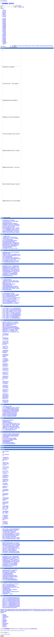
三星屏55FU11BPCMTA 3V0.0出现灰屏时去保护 (11, 297)
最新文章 (2, 218)
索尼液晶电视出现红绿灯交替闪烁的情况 (10, 411)
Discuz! (6, 632)
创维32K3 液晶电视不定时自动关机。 (9, 324)
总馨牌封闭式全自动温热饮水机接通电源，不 (11, 426)
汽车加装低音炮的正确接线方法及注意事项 (11, 529)
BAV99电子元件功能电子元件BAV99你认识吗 (11, 225)
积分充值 (4, 16)
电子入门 (31, 610)
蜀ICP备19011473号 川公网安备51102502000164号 (20, 628)
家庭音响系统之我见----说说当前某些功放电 (11, 244)
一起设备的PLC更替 (6, 236)
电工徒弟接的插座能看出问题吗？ (9, 241)
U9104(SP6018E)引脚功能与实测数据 (9, 438)
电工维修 (16, 609)
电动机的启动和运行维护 (7, 285)
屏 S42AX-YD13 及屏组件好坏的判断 (9, 298)
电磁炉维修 (28, 609)
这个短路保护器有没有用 (7, 247)
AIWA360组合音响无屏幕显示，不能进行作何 (11, 533)
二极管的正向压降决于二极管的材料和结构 (11, 434)
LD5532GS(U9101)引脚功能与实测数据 (10, 439)
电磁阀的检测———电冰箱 (8, 593)
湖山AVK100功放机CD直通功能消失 (9, 536)
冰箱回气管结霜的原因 (7, 590)
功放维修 (4, 24)
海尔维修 (16, 610)
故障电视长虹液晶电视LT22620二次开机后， (11, 303)
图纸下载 (4, 12)
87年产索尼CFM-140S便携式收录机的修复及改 (11, 552)
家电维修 (4, 614)
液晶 (35, 45)
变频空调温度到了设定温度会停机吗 (9, 572)
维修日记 (2, 263)
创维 (21, 45)
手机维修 (4, 20)
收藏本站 (5, 0)
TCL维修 (4, 32)
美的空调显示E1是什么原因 (8, 577)
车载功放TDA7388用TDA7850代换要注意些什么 (11, 254)
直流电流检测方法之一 (7, 421)
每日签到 (4, 14)
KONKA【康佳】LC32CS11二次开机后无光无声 (11, 308)
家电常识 (5, 611)
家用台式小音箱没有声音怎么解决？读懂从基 (11, 232)
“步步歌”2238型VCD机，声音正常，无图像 (11, 425)
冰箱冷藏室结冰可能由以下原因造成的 (10, 589)
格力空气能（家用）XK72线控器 (9, 226)
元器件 (4, 43)
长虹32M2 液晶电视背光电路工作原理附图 (10, 295)
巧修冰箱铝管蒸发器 (6, 592)
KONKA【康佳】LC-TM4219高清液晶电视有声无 (12, 309)
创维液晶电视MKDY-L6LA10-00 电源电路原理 (11, 328)
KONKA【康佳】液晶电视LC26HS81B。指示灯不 (12, 311)
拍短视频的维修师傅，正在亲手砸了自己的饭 (11, 270)
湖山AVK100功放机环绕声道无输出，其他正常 (11, 538)
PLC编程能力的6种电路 (7, 279)
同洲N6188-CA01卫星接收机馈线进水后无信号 (11, 604)
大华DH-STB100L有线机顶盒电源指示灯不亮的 (11, 598)
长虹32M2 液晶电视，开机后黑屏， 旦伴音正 (11, 294)
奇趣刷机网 (5, 621)
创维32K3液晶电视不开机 (7, 325)
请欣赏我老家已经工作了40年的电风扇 (10, 274)
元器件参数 (50, 610)
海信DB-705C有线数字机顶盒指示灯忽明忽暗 (11, 599)
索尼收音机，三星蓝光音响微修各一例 (10, 549)
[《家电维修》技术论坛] (7, 3)
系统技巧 (2, 447)
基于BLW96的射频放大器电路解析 (9, 443)
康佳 (19, 45)
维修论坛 (4, 10)
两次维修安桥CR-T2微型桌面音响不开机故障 (11, 551)
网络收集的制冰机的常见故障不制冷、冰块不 (11, 587)
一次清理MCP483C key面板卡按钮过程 (10, 237)
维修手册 (50, 45)
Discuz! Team (7, 634)
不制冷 (23, 45)
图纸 (27, 45)
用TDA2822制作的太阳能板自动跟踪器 (10, 240)
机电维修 (4, 19)
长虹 (17, 45)
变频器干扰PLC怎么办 (7, 282)
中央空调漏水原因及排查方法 (8, 574)
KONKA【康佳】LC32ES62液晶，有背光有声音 (11, 312)
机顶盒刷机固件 (5, 623)
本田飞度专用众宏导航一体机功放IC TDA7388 (11, 548)
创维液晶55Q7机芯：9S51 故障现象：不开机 (11, 331)
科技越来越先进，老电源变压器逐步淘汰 (10, 273)
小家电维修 (5, 42)
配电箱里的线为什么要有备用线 (8, 220)
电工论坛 (4, 619)
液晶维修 (4, 28)
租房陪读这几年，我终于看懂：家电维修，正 (11, 269)
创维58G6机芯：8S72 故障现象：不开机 (10, 330)
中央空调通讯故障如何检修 (8, 573)
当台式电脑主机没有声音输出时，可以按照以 (11, 545)
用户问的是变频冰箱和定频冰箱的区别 (10, 586)
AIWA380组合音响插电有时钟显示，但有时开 (11, 534)
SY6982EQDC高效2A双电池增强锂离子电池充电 (12, 258)
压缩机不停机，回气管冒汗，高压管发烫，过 (11, 583)
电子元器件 (5, 626)
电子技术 (4, 36)
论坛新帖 (2, 234)
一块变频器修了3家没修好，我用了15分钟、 (11, 280)
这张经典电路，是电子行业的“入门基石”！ (10, 248)
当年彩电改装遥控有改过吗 (8, 275)
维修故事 (4, 38)
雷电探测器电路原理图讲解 (8, 440)
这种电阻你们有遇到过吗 (7, 422)
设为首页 (2, 0)
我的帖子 (4, 13)
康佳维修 (4, 30)
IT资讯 (41, 609)
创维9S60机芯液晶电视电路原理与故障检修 (11, 327)
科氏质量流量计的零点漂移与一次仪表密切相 (11, 260)
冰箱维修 (4, 25)
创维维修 (4, 18)
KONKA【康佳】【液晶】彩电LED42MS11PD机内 (12, 310)
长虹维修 (4, 31)
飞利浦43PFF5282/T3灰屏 (7, 222)
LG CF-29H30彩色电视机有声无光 (9, 429)
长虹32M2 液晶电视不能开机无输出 (9, 296)
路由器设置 (2, 449)
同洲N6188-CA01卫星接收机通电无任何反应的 (11, 605)
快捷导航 (2, 8)
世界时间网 (5, 624)
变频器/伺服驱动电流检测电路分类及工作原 (11, 287)
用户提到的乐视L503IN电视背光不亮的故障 (11, 409)
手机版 (4, 628)
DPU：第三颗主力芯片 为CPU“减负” (9, 259)
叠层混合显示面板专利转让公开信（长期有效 (11, 227)
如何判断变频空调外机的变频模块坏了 (10, 578)
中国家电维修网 (5, 616)
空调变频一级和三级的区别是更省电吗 (10, 575)
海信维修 (13, 610)
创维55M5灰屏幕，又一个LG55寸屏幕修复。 (11, 238)
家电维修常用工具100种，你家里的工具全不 (11, 265)
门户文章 (4, 11)
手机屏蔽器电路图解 (6, 441)
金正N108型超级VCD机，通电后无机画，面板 (11, 424)
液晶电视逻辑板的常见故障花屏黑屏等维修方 (11, 410)
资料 (48, 45)
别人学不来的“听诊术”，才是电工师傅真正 (10, 221)
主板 (44, 45)
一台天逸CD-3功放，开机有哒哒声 (9, 532)
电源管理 (38, 610)
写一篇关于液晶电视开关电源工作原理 (10, 412)
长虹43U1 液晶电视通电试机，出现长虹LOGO (11, 302)
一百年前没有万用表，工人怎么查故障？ (10, 272)
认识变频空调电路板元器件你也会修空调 (10, 286)
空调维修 (4, 27)
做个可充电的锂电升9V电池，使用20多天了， (11, 257)
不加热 (29, 45)
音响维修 (4, 39)
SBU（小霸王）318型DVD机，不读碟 (10, 428)
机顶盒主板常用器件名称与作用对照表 (10, 607)
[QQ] (1, 628)
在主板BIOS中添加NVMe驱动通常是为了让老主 (11, 255)
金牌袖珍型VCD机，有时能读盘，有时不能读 (11, 427)
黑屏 (25, 45)
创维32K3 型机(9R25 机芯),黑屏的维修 (10, 326)
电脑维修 (4, 26)
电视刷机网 (5, 620)
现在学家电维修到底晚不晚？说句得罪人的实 (11, 271)
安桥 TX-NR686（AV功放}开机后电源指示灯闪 (11, 528)
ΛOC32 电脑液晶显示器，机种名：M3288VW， (11, 407)
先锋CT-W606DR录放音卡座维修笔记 (9, 550)
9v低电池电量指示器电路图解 (8, 442)
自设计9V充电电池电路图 (7, 256)
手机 (40, 45)
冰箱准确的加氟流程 (6, 588)
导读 (4, 15)
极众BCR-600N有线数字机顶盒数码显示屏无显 (11, 600)
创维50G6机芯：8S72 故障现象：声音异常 (10, 329)
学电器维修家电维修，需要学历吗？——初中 (5, 512)
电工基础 (35, 610)
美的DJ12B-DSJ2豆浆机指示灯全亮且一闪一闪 (11, 423)
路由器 (31, 609)
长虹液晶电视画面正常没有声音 (8, 293)
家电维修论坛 (7, 628)
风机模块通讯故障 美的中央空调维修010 (10, 223)
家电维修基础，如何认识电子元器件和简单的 (11, 224)
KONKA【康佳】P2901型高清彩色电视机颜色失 (12, 315)
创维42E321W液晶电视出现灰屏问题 (9, 416)
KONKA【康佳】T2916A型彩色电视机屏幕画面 (11, 318)
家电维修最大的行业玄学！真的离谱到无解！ (11, 242)
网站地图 (32, 628)
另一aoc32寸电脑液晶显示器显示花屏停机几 (11, 230)
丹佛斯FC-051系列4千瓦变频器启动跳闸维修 (11, 281)
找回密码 (19, 5)
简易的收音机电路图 (6, 253)
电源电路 (42, 610)
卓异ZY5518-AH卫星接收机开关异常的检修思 (11, 606)
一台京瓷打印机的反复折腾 (8, 239)
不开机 (32, 45)
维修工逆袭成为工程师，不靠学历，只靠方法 (11, 288)
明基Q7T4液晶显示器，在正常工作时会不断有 (11, 537)
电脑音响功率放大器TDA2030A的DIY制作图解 (11, 544)
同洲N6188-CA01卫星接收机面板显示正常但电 (11, 603)
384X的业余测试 (6, 437)
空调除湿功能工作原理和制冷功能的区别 (10, 576)
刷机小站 (4, 622)
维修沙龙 (4, 29)
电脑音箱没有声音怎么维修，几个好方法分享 (11, 231)
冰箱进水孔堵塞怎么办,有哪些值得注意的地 (11, 591)
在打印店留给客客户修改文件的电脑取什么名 (11, 243)
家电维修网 (5, 615)
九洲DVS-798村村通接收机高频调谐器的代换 (11, 597)
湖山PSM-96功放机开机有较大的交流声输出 (11, 535)
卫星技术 (4, 37)
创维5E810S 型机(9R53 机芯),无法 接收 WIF (11, 323)
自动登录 (16, 5)
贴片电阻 (4, 625)
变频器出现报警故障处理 (7, 289)
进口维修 (20, 610)
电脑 (42, 45)
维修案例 (4, 41)
